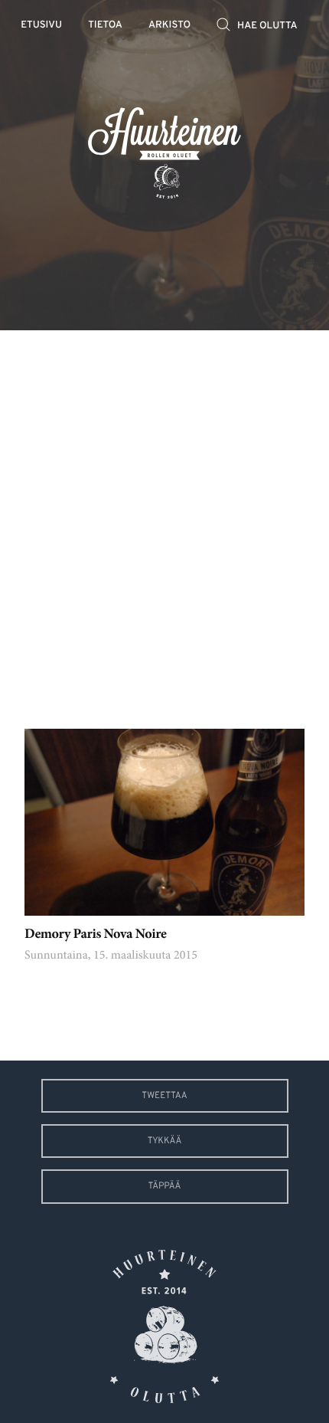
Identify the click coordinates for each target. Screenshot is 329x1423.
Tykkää (165, 1141)
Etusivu (41, 26)
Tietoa (105, 26)
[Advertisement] (164, 518)
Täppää (164, 1186)
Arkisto (169, 26)
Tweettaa (164, 1095)
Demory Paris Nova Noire (95, 935)
